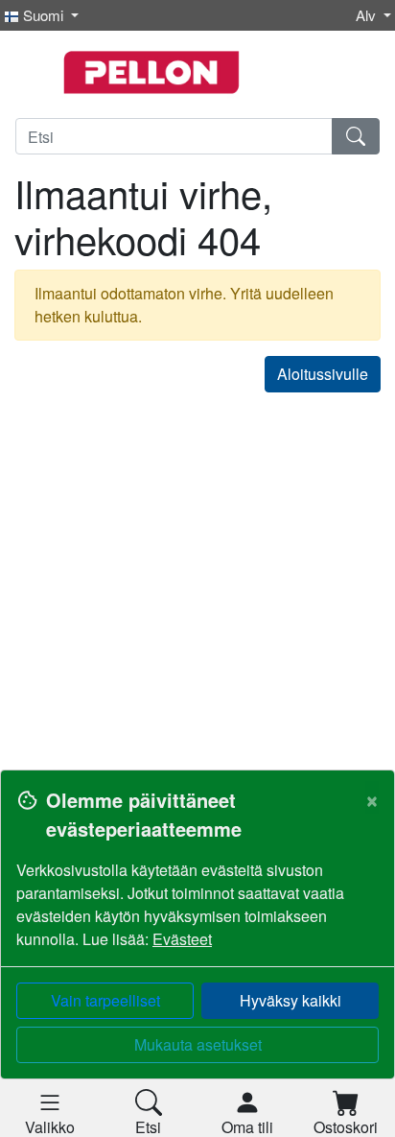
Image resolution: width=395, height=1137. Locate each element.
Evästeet (182, 939)
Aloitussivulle (322, 374)
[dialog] (197, 953)
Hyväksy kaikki (290, 1000)
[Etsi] (356, 136)
